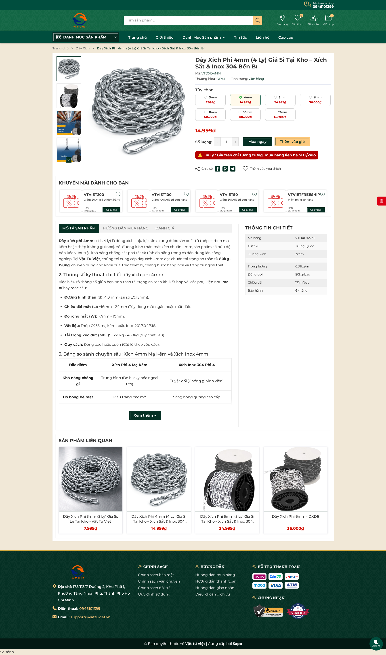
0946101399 (89, 608)
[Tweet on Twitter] (232, 169)
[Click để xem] (138, 109)
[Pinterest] (225, 169)
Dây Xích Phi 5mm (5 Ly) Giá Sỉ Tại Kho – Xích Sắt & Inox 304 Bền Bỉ (227, 521)
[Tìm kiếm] (257, 20)
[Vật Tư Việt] (77, 572)
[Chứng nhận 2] (297, 611)
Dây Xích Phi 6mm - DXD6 (295, 516)
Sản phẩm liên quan (85, 440)
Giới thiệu (165, 37)
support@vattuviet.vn (91, 617)
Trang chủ (137, 37)
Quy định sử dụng (154, 594)
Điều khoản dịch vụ (212, 594)
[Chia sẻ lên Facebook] (217, 169)
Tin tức (240, 37)
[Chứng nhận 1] (268, 611)
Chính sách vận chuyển (159, 581)
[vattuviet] (79, 20)
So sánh (7, 652)
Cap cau (285, 37)
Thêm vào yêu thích (265, 169)
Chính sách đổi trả (154, 588)
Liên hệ (262, 37)
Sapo (237, 644)
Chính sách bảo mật (156, 575)
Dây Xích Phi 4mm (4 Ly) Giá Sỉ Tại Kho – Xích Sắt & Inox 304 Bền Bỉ (158, 521)
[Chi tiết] (118, 194)
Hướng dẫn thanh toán (216, 581)
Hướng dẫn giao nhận (214, 588)
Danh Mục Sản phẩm (202, 37)
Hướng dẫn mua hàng (215, 575)
